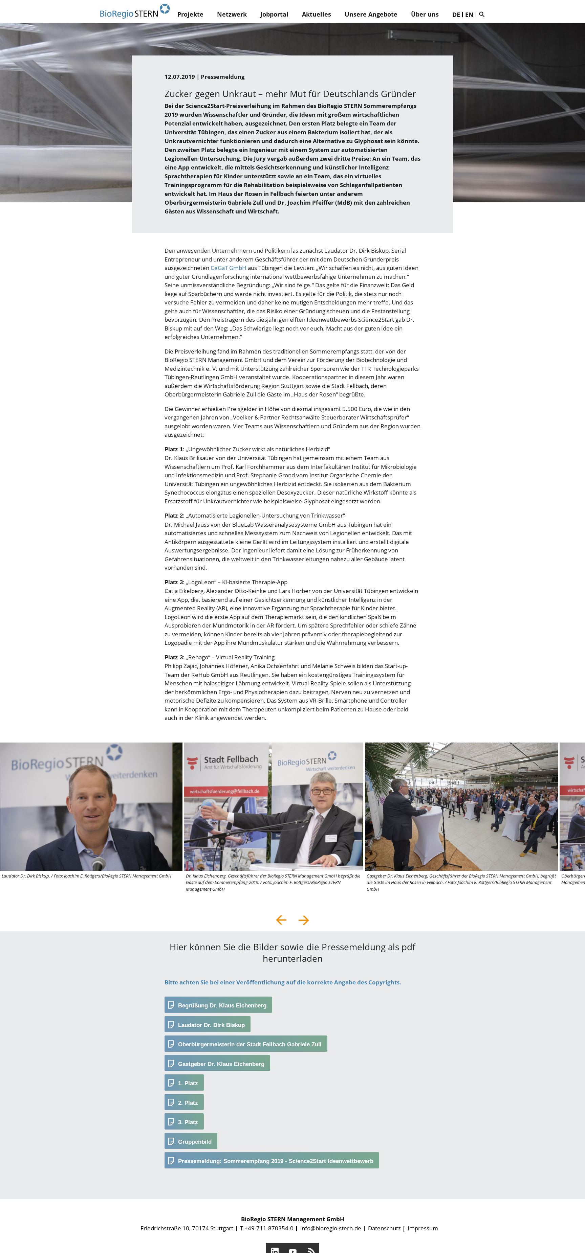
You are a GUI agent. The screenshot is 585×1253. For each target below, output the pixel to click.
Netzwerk (232, 14)
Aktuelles (316, 14)
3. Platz (188, 1122)
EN (469, 14)
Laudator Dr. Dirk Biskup (211, 1025)
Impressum (423, 1228)
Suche (483, 14)
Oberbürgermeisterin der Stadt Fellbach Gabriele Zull (250, 1044)
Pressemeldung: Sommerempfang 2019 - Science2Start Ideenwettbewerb (275, 1161)
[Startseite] (135, 11)
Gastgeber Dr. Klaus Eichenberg (221, 1064)
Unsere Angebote (371, 14)
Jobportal (274, 14)
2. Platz (188, 1103)
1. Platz (188, 1083)
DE (456, 14)
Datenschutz (384, 1228)
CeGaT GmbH (228, 268)
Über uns (425, 14)
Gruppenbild (195, 1142)
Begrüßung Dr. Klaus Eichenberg (222, 1005)
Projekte (190, 14)
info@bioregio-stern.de (330, 1228)
